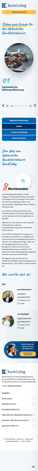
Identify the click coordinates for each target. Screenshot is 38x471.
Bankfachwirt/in (9, 404)
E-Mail (22, 304)
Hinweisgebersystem (12, 441)
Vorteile (19, 126)
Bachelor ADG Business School (15, 420)
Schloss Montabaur (19, 138)
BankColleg (7, 398)
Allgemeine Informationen (19, 120)
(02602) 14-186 (25, 300)
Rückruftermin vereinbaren (27, 354)
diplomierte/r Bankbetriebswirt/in (17, 415)
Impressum (20, 439)
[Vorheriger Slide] (3, 105)
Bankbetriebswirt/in (11, 409)
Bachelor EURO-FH (10, 426)
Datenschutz (29, 439)
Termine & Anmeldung (19, 132)
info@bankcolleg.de (14, 386)
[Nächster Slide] (35, 105)
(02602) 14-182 (25, 325)
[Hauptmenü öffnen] (33, 467)
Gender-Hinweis (25, 441)
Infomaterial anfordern (19, 12)
